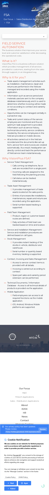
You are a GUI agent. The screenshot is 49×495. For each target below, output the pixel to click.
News (25, 416)
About (24, 405)
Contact (24, 420)
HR (24, 413)
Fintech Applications (24, 397)
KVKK (25, 409)
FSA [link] (8, 23)
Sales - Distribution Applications (24, 401)
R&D (24, 393)
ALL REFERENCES (23, 345)
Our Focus (24, 388)
